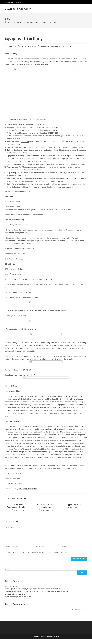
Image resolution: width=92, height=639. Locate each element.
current (24, 130)
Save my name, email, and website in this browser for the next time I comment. (37, 552)
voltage (15, 370)
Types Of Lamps (74, 504)
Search (7, 569)
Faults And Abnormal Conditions (46, 505)
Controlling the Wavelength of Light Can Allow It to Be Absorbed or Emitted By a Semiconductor (36, 591)
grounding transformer (28, 489)
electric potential (49, 136)
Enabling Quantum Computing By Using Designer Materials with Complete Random (32, 589)
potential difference (32, 164)
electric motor (69, 238)
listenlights (12, 46)
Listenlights (17, 2)
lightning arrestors (80, 356)
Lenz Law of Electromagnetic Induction (18, 505)
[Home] (5, 22)
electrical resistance (39, 147)
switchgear (22, 241)
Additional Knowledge (49, 46)
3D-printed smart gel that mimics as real (18, 597)
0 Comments (68, 46)
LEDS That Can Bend (11, 586)
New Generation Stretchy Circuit (15, 594)
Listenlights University (18, 8)
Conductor (25, 141)
